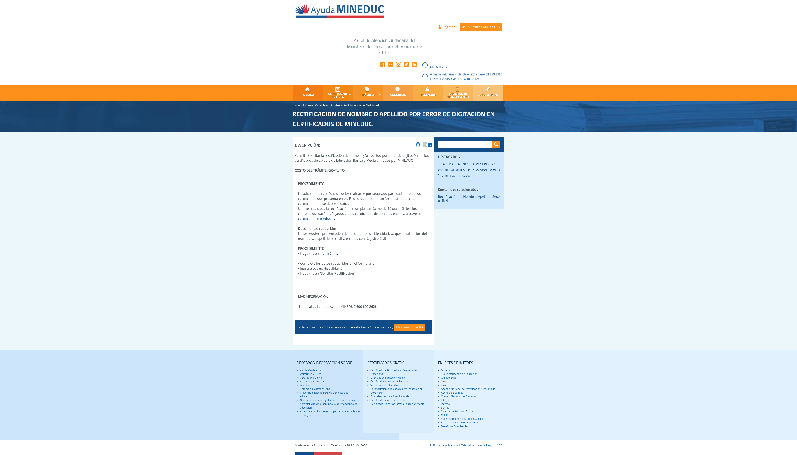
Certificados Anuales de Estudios (389, 381)
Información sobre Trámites (321, 105)
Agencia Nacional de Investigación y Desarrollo (468, 389)
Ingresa (445, 404)
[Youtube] (414, 65)
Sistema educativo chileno (315, 389)
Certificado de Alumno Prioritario (389, 400)
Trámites (364, 95)
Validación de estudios (313, 370)
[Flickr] (390, 65)
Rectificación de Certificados (362, 105)
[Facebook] (382, 65)
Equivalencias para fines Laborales (390, 396)
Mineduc (446, 370)
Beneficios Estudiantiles (454, 426)
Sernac (445, 407)
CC (500, 445)
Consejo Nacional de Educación (459, 396)
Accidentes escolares (312, 381)
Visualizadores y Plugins (479, 445)
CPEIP (444, 415)
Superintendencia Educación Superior (462, 419)
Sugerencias (488, 95)
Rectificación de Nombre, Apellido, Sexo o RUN (469, 199)
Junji (443, 385)
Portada (308, 95)
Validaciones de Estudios (384, 385)
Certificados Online (311, 377)
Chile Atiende (448, 377)
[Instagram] (398, 65)
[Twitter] (406, 65)
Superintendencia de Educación (459, 374)
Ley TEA (304, 385)
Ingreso (449, 27)
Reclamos (428, 95)
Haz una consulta (409, 327)
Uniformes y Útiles (310, 374)
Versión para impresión (418, 144)
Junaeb (445, 381)
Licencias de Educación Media (387, 377)
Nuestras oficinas (477, 28)
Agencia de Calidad (452, 392)
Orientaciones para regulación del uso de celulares (329, 400)
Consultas (398, 95)
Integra (445, 400)
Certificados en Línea (335, 96)
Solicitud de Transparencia (458, 96)
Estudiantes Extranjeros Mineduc (460, 422)
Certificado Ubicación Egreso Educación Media (397, 404)
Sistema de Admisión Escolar (457, 411)
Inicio (296, 105)
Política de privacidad (445, 445)
